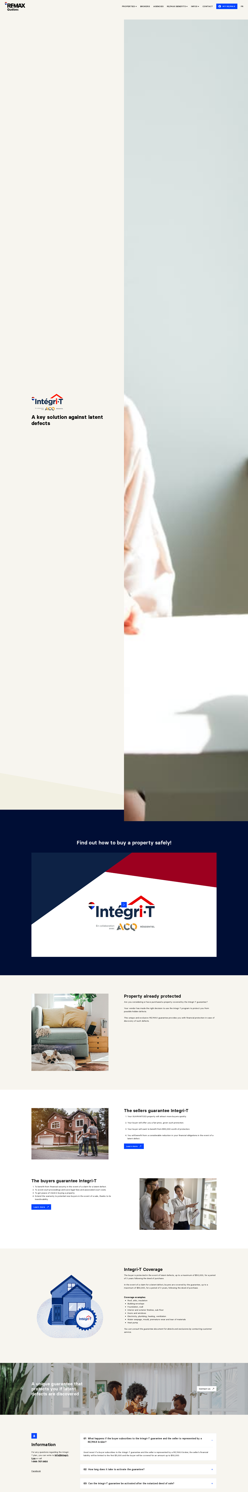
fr (242, 6)
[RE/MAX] (15, 6)
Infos (194, 6)
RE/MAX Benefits (176, 6)
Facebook (36, 1471)
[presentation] (148, 1440)
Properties (128, 6)
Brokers (145, 6)
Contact (208, 6)
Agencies (158, 6)
